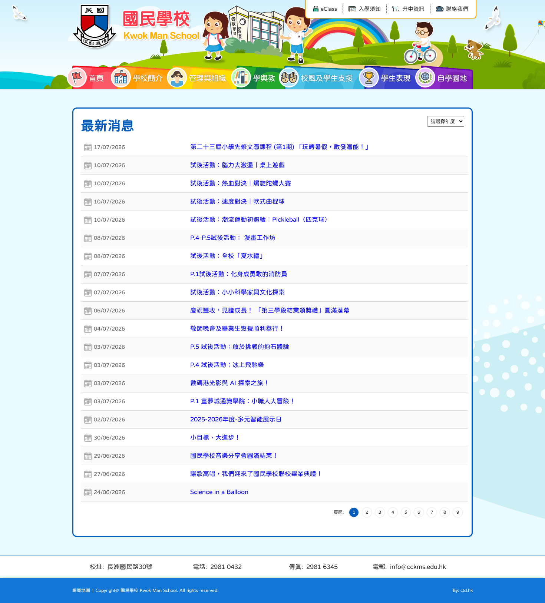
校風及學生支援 (327, 78)
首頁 (96, 78)
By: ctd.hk (463, 590)
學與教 (264, 78)
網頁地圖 (81, 590)
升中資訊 (413, 8)
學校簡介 (147, 78)
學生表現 (395, 78)
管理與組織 (207, 78)
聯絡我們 (457, 8)
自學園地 (452, 78)
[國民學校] (137, 27)
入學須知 (370, 8)
